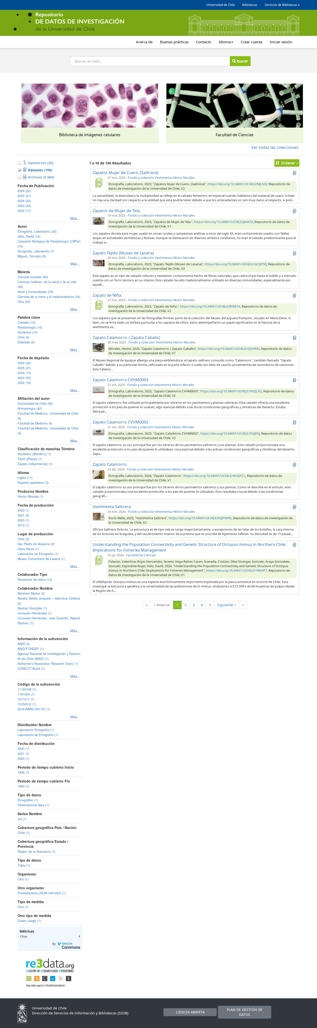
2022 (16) (24, 382)
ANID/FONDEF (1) (31, 649)
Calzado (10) (26, 322)
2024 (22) (24, 201)
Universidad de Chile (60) (35, 403)
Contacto (203, 41)
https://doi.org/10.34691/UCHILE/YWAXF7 (236, 570)
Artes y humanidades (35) (35, 292)
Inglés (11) (25, 477)
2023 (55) (24, 378)
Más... (75, 218)
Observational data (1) (33, 805)
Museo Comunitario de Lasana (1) (41, 559)
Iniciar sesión (281, 41)
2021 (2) (23, 515)
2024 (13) (24, 373)
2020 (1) (23, 520)
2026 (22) (24, 191)
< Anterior (162, 605)
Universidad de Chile (220, 5)
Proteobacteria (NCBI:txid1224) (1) (42, 893)
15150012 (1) (27, 704)
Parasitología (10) (30, 327)
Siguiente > (226, 605)
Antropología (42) (30, 408)
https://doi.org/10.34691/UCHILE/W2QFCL (214, 476)
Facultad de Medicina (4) (35, 423)
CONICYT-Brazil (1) (31, 668)
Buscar (242, 61)
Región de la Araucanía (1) (36, 851)
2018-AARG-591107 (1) (34, 709)
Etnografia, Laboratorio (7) (36, 251)
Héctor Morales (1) (30, 496)
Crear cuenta (251, 41)
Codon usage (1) (29, 920)
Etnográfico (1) (28, 800)
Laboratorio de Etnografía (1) (38, 554)
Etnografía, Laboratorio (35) (37, 231)
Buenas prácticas (174, 41)
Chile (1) (23, 832)
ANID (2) (24, 644)
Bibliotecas (249, 5)
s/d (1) (22, 819)
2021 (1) (23, 753)
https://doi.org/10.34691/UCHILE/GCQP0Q (236, 264)
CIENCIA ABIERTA (190, 1012)
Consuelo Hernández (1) (35, 613)
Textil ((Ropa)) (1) (30, 459)
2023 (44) (24, 205)
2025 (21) (24, 196)
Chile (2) (23, 539)
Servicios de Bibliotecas (281, 5)
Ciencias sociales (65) (33, 277)
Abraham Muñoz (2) (31, 593)
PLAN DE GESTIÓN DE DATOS (245, 1012)
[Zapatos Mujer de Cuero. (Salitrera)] (99, 182)
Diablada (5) (26, 342)
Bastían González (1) (32, 608)
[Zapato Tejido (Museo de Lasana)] (99, 262)
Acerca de (144, 41)
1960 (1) (23, 786)
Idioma (225, 41)
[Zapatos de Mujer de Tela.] (99, 220)
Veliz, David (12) (29, 236)
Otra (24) (24, 301)
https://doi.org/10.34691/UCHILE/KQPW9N (200, 518)
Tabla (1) (24, 865)
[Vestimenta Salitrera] (99, 516)
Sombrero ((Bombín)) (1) (34, 454)
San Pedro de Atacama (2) (36, 544)
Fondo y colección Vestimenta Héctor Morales (161, 178)
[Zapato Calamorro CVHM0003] (99, 390)
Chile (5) (23, 337)
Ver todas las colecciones (274, 147)
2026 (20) (24, 363)
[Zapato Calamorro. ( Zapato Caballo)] (99, 347)
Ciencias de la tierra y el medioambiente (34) (49, 296)
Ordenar (288, 162)
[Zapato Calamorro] (99, 474)
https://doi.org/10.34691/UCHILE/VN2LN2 (231, 391)
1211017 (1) (26, 699)
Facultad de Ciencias (141, 555)
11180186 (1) (27, 689)
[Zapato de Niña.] (99, 305)
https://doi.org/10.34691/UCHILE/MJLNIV (237, 184)
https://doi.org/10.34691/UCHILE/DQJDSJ (230, 433)
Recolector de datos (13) (35, 579)
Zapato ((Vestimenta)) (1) (35, 464)
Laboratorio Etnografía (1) (36, 730)
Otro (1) (23, 879)
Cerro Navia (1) (28, 549)
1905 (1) (23, 772)
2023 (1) (23, 510)
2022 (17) (24, 210)
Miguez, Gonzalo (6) (32, 256)
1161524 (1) (26, 694)
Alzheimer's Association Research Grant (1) (48, 663)
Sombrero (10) (27, 332)
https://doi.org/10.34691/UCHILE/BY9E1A (210, 306)
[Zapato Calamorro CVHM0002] (99, 432)
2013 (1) (23, 525)
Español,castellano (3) (33, 482)
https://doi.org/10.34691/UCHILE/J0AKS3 (223, 222)
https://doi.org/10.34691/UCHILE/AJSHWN (229, 349)
